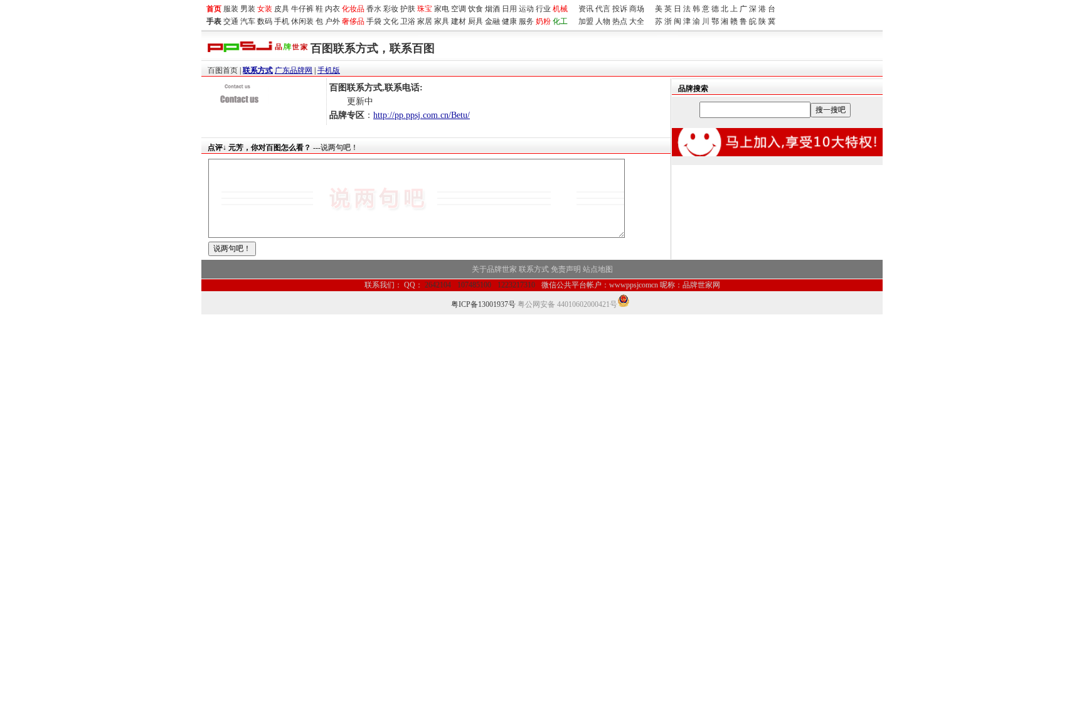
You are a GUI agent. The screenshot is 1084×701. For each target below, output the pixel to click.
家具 (441, 21)
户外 (332, 21)
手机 (281, 21)
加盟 (585, 21)
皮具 (281, 8)
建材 (458, 21)
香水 (373, 8)
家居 (424, 21)
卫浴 (407, 21)
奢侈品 (353, 21)
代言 (602, 8)
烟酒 (492, 8)
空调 (458, 8)
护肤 (407, 8)
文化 (390, 21)
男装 (247, 8)
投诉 (619, 8)
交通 (230, 21)
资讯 (585, 8)
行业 (543, 8)
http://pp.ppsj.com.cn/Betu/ (421, 115)
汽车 (247, 21)
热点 (619, 21)
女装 (264, 8)
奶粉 (543, 21)
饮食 (475, 8)
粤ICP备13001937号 (483, 304)
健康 (509, 21)
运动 (526, 8)
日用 (509, 8)
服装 (230, 8)
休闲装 (302, 21)
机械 (560, 8)
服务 (526, 21)
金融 (492, 21)
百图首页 (223, 70)
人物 (602, 21)
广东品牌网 (293, 70)
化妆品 (353, 8)
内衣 (332, 8)
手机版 (328, 70)
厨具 (475, 21)
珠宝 (424, 8)
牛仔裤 (302, 8)
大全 (636, 21)
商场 (636, 8)
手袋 (373, 21)
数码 (264, 21)
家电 (441, 8)
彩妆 (390, 8)
